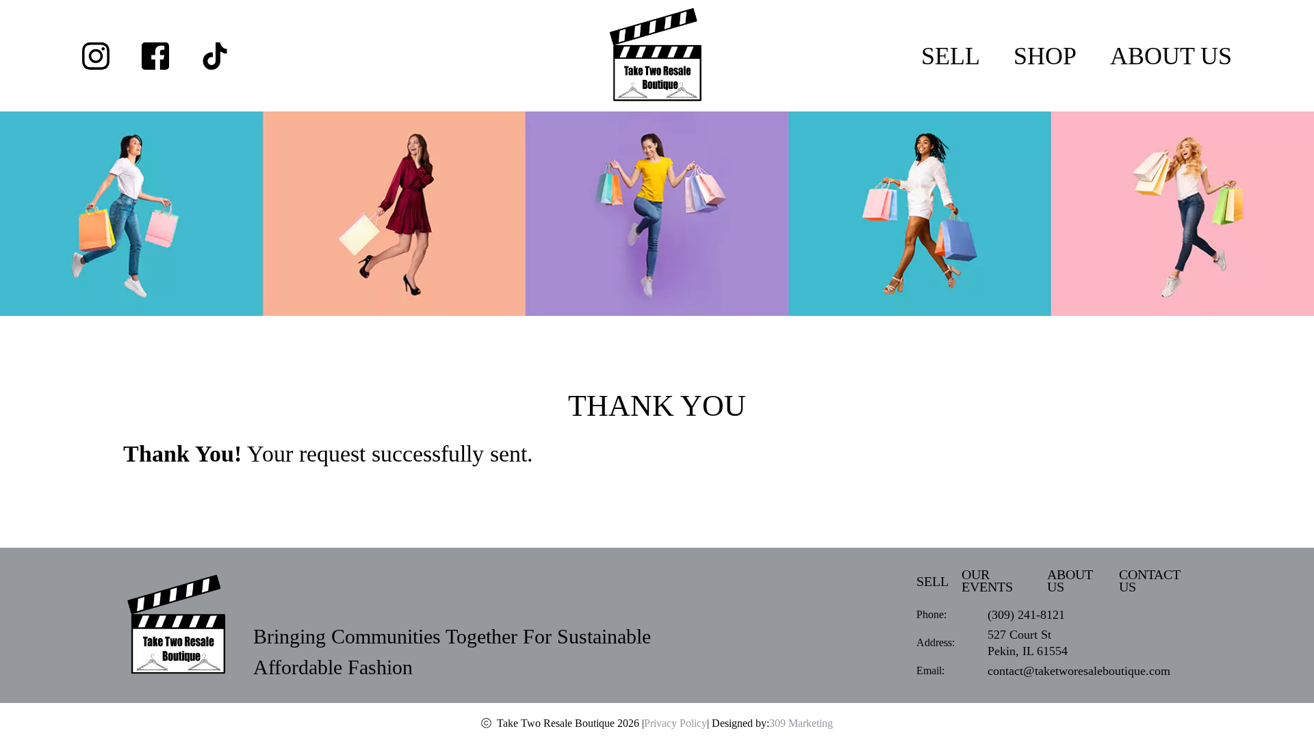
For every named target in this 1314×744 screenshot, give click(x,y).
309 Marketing (801, 723)
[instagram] (96, 56)
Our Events (987, 581)
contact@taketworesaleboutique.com (1079, 671)
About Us (1171, 56)
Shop (1045, 56)
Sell (950, 56)
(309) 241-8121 (1026, 615)
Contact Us (1150, 581)
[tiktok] (215, 56)
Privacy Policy (675, 723)
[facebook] (155, 56)
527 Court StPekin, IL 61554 (1028, 643)
